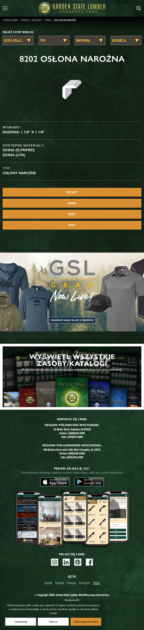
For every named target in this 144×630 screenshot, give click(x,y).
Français (71, 582)
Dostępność (72, 600)
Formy (48, 20)
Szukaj (138, 8)
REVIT (72, 192)
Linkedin (66, 562)
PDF (72, 225)
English (48, 582)
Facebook (89, 562)
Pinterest (77, 562)
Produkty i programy (31, 20)
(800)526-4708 (76, 433)
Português (84, 582)
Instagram (54, 562)
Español (59, 582)
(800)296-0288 (76, 453)
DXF (72, 214)
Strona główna (10, 20)
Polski (96, 582)
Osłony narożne (19, 173)
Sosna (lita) (14, 155)
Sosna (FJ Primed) (19, 150)
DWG (72, 203)
